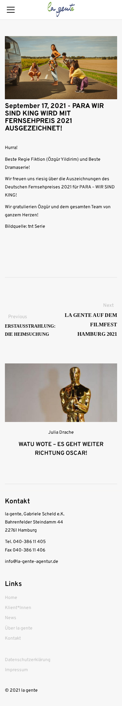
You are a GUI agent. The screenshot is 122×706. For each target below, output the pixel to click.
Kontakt (13, 638)
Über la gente (19, 628)
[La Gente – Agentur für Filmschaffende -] (60, 9)
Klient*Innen (18, 608)
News (10, 618)
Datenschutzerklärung (27, 660)
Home (11, 598)
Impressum (16, 670)
